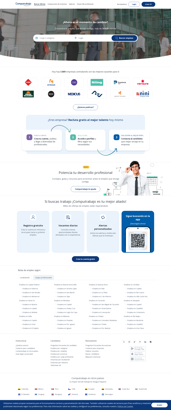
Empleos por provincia (59, 354)
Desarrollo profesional (85, 4)
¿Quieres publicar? (85, 107)
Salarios (72, 4)
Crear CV (148, 4)
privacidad (29, 354)
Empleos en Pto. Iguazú (66, 324)
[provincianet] (119, 82)
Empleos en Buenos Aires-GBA (65, 285)
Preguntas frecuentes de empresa (98, 345)
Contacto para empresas (95, 348)
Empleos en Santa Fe (27, 300)
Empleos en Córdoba (132, 285)
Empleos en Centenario (136, 312)
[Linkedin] (145, 342)
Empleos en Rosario (30, 304)
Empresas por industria (59, 362)
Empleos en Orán (29, 324)
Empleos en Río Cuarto (135, 292)
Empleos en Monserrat (31, 296)
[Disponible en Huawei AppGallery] (138, 359)
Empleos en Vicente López (67, 288)
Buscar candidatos (92, 354)
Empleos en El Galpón (31, 328)
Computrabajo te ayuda (85, 189)
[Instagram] (129, 342)
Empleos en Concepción (101, 312)
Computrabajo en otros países (27, 351)
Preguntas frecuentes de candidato (64, 345)
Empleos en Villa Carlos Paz (137, 296)
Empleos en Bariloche (135, 320)
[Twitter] (124, 342)
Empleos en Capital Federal (29, 285)
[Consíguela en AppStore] (138, 353)
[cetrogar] (51, 82)
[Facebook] (140, 342)
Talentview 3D (56, 365)
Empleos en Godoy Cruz (66, 308)
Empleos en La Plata (99, 292)
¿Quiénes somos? (22, 345)
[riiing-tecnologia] (28, 82)
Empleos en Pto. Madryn (101, 328)
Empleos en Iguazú (64, 328)
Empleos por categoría (59, 348)
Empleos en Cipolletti (135, 308)
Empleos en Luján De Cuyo (67, 312)
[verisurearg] (142, 82)
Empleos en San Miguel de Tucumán (105, 304)
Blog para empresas (93, 357)
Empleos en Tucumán (97, 300)
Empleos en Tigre (63, 296)
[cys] (74, 82)
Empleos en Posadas (65, 320)
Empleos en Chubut (96, 316)
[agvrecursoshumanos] (96, 94)
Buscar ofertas (39, 4)
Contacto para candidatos (25, 348)
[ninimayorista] (142, 94)
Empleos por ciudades (59, 351)
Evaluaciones (57, 4)
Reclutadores (122, 4)
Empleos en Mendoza (62, 300)
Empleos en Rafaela (30, 312)
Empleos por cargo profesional (62, 357)
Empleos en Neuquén (132, 300)
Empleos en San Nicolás (31, 292)
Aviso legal (19, 354)
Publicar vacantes (92, 351)
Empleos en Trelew (99, 324)
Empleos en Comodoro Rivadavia (104, 320)
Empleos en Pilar (98, 288)
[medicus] (74, 94)
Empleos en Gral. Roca (135, 328)
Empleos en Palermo (30, 288)
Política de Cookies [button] (125, 406)
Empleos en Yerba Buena (101, 308)
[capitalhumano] (119, 94)
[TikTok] (135, 342)
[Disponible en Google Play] (138, 348)
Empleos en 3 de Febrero (101, 296)
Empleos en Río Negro (132, 316)
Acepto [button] (159, 405)
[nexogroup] (51, 94)
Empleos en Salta (25, 316)
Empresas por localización (60, 360)
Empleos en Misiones (62, 316)
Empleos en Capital (134, 288)
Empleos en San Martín (66, 292)
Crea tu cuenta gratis (85, 259)
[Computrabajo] (23, 4)
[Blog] (151, 342)
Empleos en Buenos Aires (98, 285)
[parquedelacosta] (28, 94)
